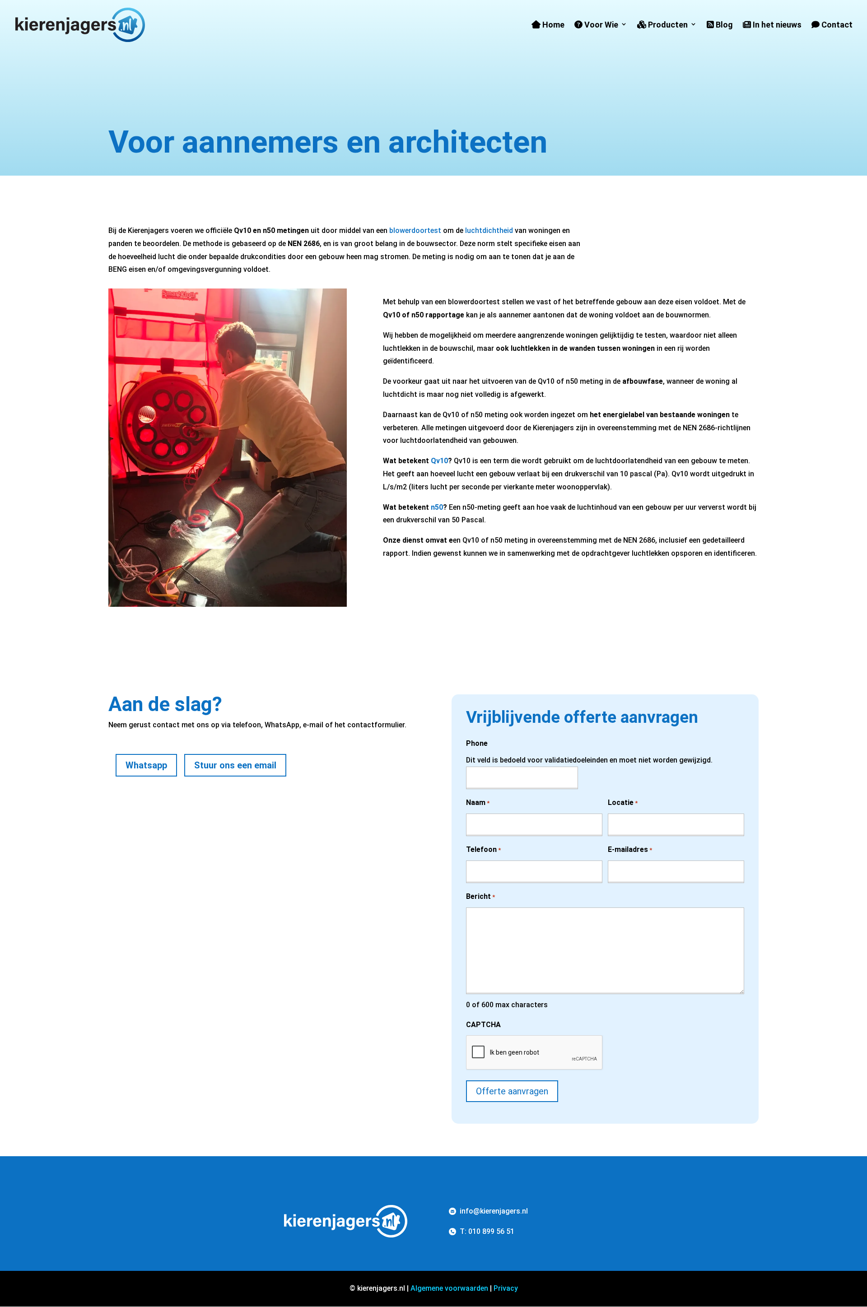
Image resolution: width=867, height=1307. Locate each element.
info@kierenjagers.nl (494, 1211)
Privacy (506, 1288)
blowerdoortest (415, 230)
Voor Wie (600, 25)
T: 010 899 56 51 (487, 1231)
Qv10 (439, 460)
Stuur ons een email (235, 765)
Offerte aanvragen (512, 1091)
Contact (836, 25)
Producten (667, 25)
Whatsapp (146, 765)
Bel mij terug (281, 851)
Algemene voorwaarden (449, 1288)
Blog (723, 25)
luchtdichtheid (489, 230)
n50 (437, 507)
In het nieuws (776, 25)
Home (552, 25)
